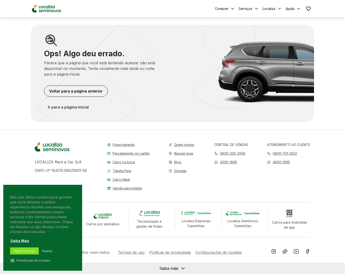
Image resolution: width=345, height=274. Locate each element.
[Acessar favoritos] (308, 8)
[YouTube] (296, 252)
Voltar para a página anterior (76, 91)
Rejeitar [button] (47, 251)
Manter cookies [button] (24, 251)
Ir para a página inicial (68, 107)
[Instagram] (273, 252)
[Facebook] (307, 252)
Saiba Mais (20, 241)
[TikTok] (285, 252)
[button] (225, 162)
